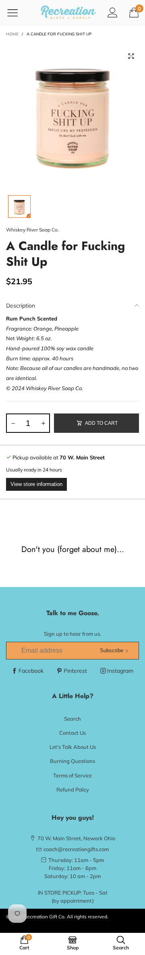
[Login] (112, 12)
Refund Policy (72, 789)
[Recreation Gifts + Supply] (68, 12)
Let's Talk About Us (73, 747)
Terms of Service (72, 775)
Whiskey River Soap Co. (32, 230)
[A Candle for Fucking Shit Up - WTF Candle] (72, 114)
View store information (36, 484)
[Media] (131, 56)
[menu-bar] (17, 12)
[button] (13, 423)
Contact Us (72, 733)
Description (20, 305)
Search (72, 718)
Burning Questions (72, 761)
